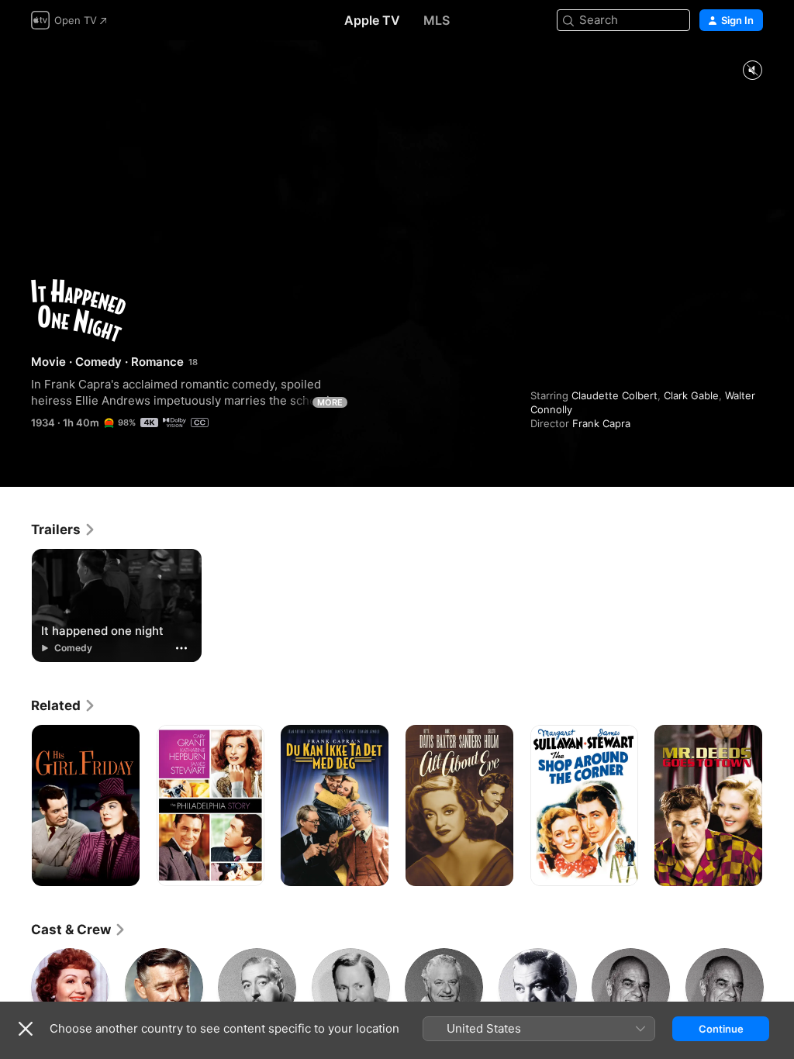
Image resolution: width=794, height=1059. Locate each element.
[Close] (26, 1029)
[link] (63, 529)
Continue (721, 1029)
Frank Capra (601, 423)
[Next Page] (778, 805)
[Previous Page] (15, 805)
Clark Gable (691, 395)
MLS (436, 20)
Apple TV (372, 20)
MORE (330, 402)
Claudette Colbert (614, 395)
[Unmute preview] (752, 71)
